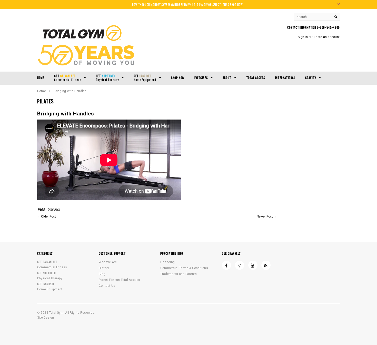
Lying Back (53, 209)
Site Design (45, 317)
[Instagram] (239, 265)
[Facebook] (226, 265)
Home (41, 91)
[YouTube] (252, 265)
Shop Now (236, 5)
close (339, 4)
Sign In (303, 37)
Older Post (48, 216)
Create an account (326, 37)
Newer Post (265, 216)
